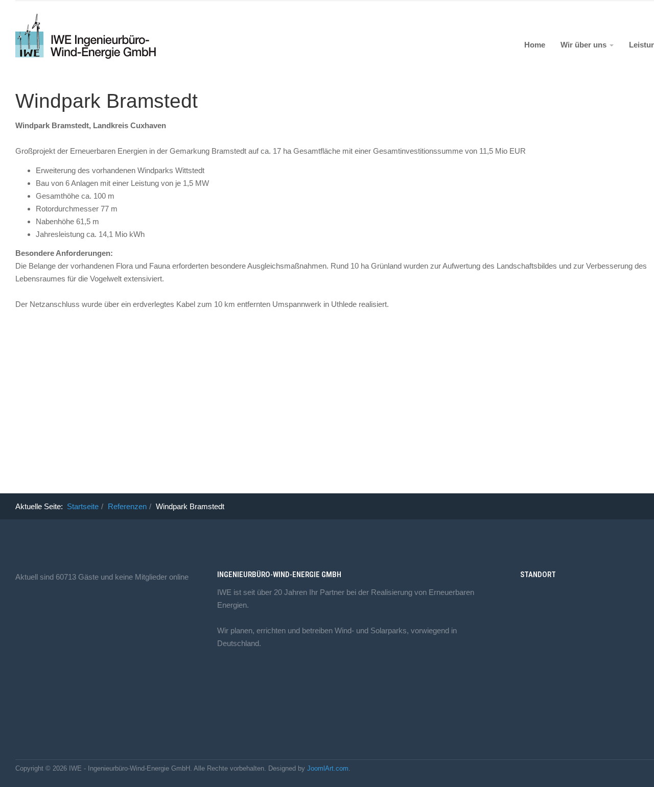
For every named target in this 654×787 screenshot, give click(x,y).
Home (534, 44)
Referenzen (127, 506)
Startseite (83, 506)
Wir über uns (584, 44)
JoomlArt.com (327, 768)
